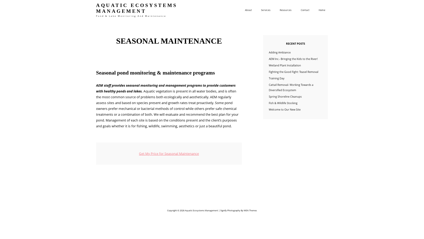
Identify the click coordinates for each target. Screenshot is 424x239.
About (248, 10)
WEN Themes (250, 210)
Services (265, 10)
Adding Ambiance (280, 52)
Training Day (276, 78)
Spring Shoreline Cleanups (285, 96)
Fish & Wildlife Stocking (283, 103)
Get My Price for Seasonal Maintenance (169, 153)
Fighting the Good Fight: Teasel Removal (293, 72)
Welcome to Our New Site (285, 109)
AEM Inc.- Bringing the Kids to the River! (293, 59)
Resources (286, 10)
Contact (305, 10)
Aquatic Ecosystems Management (136, 8)
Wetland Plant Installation (285, 65)
